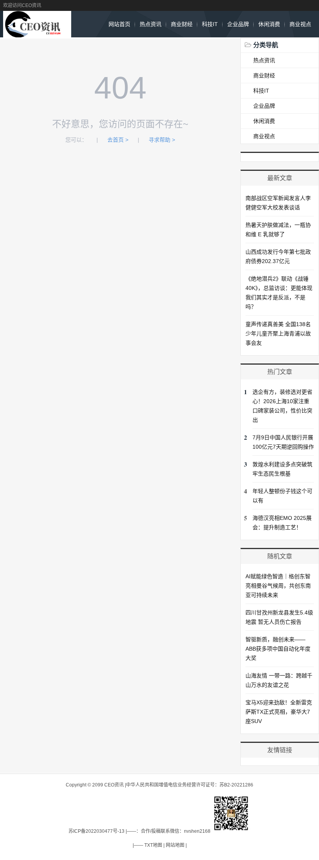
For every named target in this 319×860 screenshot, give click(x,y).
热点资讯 (150, 24)
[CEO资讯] (37, 33)
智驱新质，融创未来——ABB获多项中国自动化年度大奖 (277, 648)
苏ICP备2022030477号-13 (96, 831)
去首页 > (117, 140)
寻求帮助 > (162, 140)
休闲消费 (269, 24)
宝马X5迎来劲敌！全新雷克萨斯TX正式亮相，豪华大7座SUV (278, 711)
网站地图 (175, 845)
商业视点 (300, 24)
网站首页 (119, 24)
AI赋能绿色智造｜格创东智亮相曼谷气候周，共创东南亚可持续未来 (278, 585)
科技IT (210, 24)
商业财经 (182, 24)
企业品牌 (238, 24)
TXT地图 (153, 845)
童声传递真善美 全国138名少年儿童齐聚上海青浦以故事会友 (278, 333)
